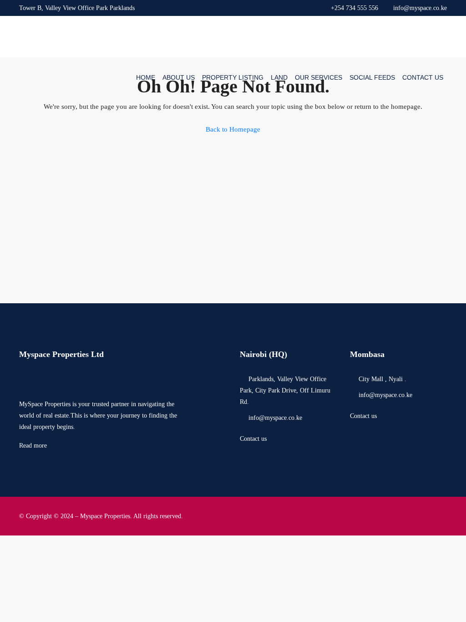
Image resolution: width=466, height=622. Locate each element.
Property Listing (232, 77)
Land (279, 77)
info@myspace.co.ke (275, 417)
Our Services (318, 77)
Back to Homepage (233, 129)
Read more (33, 445)
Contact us (253, 438)
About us (178, 77)
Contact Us (422, 77)
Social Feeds (372, 77)
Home (145, 77)
